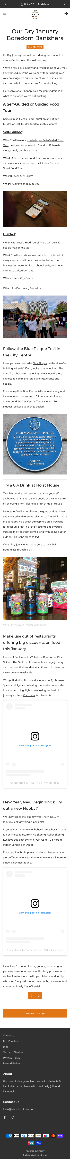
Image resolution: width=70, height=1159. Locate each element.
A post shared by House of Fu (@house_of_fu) (35, 782)
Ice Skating (39, 834)
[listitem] (35, 4)
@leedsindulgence (14, 685)
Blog (5, 1046)
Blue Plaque (40, 363)
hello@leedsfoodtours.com (19, 1109)
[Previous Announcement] (6, 4)
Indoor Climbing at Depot (18, 844)
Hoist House (54, 503)
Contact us (9, 1035)
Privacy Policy (11, 1057)
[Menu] (4, 14)
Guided (9, 234)
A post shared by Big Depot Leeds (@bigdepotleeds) (35, 950)
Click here (29, 695)
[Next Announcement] (64, 4)
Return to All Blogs (35, 1013)
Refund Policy (11, 1063)
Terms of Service (13, 1052)
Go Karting (56, 839)
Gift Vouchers (11, 1041)
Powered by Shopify (35, 1151)
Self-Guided (12, 132)
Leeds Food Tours (30, 118)
